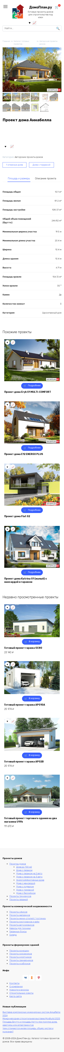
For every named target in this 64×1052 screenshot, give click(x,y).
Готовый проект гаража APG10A (24, 704)
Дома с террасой (41, 164)
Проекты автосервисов (21, 925)
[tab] (19, 178)
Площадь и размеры (19, 178)
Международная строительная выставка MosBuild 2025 (31, 1018)
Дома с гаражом (24, 870)
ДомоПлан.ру (40, 7)
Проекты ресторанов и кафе (24, 921)
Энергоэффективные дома (30, 880)
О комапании (16, 986)
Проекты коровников (20, 953)
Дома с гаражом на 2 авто (29, 873)
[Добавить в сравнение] (12, 146)
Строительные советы (21, 993)
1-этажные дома (14, 164)
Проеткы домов (17, 864)
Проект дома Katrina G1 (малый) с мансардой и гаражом (25, 580)
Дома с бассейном (25, 893)
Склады (13, 934)
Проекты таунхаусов (20, 896)
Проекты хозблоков (19, 963)
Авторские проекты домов (48, 42)
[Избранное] (30, 22)
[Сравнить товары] (34, 22)
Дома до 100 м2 (24, 867)
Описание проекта (45, 178)
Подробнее (34, 385)
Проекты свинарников (21, 960)
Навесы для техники (20, 928)
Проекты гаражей (18, 899)
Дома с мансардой (25, 883)
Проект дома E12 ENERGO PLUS (23, 454)
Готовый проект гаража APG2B (24, 761)
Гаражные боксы (18, 931)
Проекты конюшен (19, 950)
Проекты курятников (20, 957)
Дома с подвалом (25, 886)
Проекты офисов (18, 912)
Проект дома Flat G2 (17, 516)
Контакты (14, 983)
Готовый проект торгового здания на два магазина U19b (30, 820)
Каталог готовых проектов (21, 42)
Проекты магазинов (19, 915)
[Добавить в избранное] (5, 146)
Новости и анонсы (19, 989)
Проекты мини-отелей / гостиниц (27, 918)
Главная (6, 41)
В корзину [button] (34, 641)
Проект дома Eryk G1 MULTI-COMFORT (27, 392)
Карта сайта (15, 996)
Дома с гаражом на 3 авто (29, 876)
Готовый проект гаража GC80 (23, 647)
